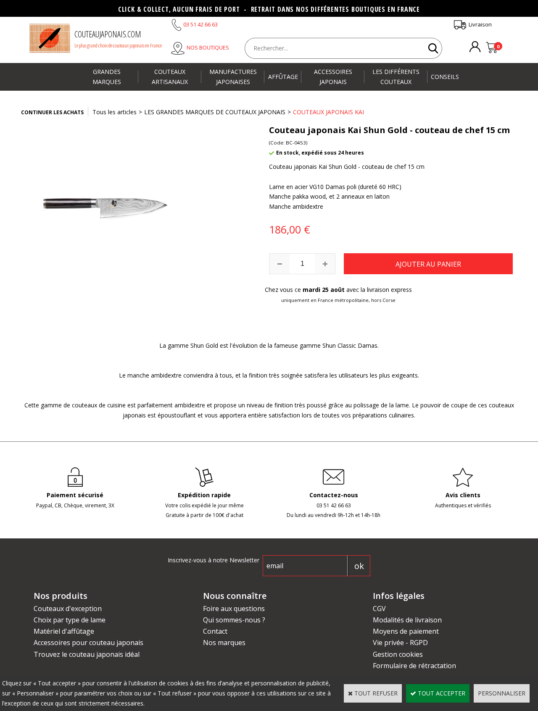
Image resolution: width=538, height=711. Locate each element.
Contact (215, 631)
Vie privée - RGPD (400, 642)
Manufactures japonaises (233, 77)
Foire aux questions (234, 608)
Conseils (445, 77)
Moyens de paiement (406, 631)
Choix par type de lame (69, 619)
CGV (379, 608)
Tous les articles (114, 112)
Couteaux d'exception (68, 608)
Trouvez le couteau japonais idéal (87, 654)
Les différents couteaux (395, 77)
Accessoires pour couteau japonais (88, 642)
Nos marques (224, 642)
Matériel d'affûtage (64, 631)
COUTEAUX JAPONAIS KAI (328, 112)
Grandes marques (106, 77)
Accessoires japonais (333, 77)
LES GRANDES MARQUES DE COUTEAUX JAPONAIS (214, 112)
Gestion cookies (398, 654)
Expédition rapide (204, 495)
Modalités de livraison (407, 619)
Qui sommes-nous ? (234, 619)
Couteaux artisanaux (170, 77)
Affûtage (283, 77)
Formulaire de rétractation (414, 665)
